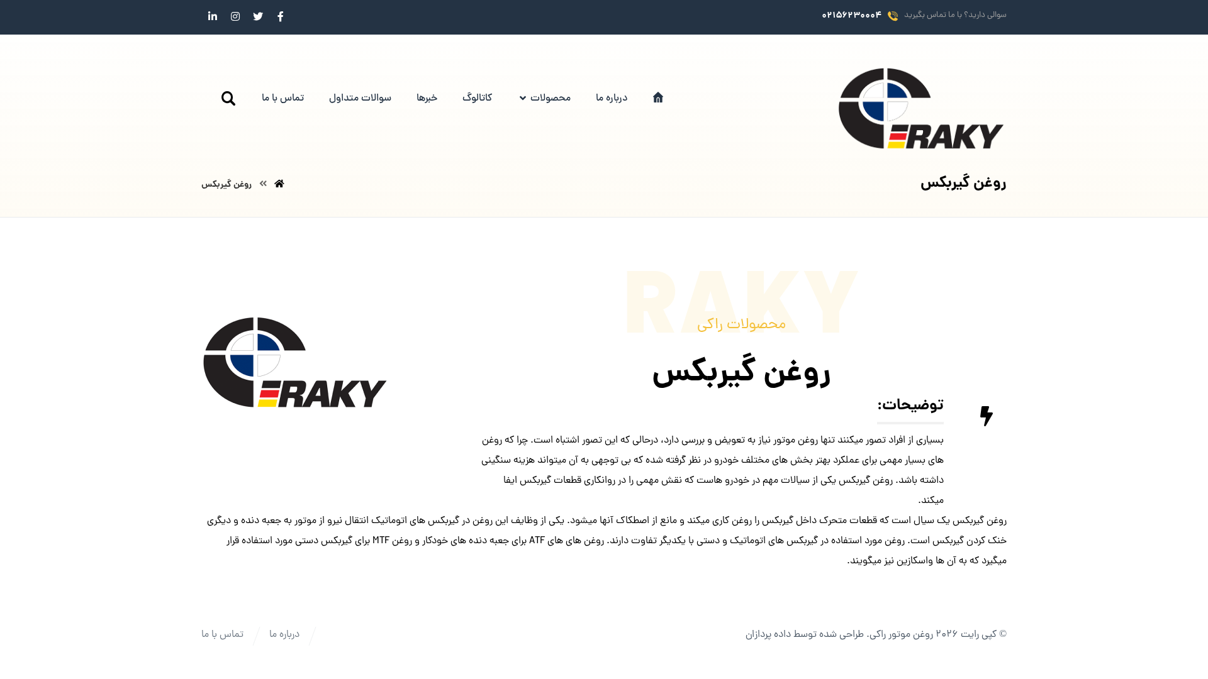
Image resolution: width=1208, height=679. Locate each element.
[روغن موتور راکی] (922, 109)
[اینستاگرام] (235, 16)
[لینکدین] (213, 16)
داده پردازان (768, 635)
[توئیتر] (258, 16)
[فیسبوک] (281, 16)
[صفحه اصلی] (279, 185)
